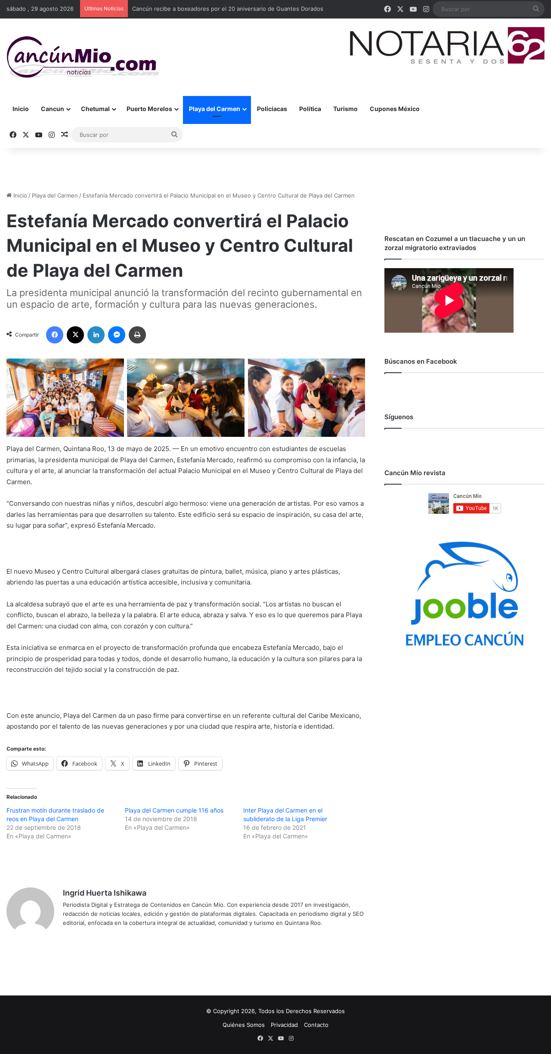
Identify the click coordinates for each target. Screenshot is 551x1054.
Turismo (345, 108)
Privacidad (284, 1024)
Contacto (316, 1024)
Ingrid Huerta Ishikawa (104, 892)
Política (310, 108)
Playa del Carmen (214, 108)
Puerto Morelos (149, 108)
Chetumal (95, 108)
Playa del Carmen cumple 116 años (174, 810)
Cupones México (395, 108)
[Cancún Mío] (82, 57)
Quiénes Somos (244, 1024)
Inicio (20, 108)
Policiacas (272, 108)
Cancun (52, 108)
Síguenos (398, 417)
